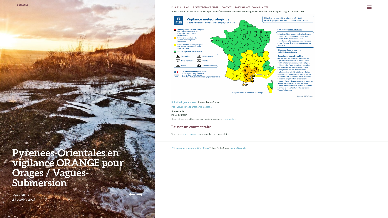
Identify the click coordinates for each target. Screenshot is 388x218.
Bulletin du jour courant (184, 102)
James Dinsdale (238, 148)
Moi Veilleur (20, 195)
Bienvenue (22, 5)
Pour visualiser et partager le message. (191, 106)
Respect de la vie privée (205, 7)
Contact (227, 7)
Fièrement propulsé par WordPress (190, 148)
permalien (230, 119)
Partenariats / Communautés (251, 7)
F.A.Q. (186, 7)
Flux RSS (176, 7)
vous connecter (191, 134)
